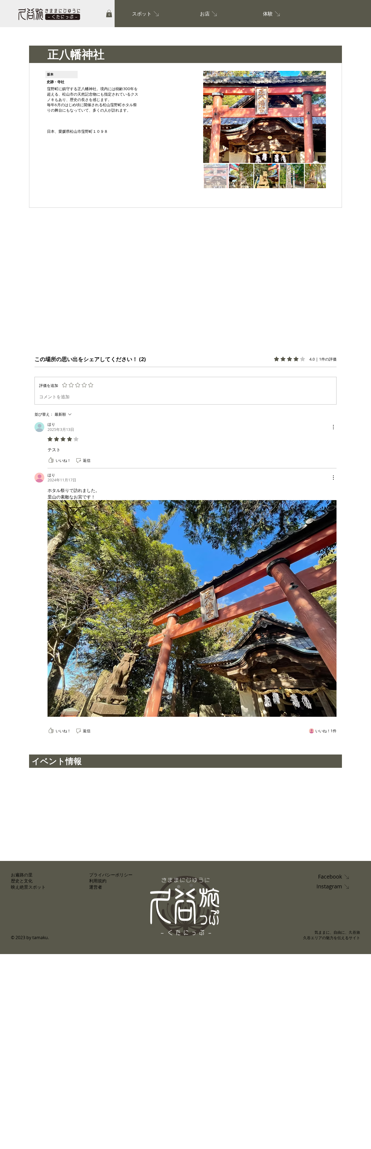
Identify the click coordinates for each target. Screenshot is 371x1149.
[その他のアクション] (333, 427)
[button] (109, 13)
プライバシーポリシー (111, 875)
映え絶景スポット (28, 887)
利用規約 (97, 881)
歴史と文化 (22, 881)
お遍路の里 (22, 875)
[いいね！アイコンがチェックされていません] (51, 460)
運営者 (95, 887)
